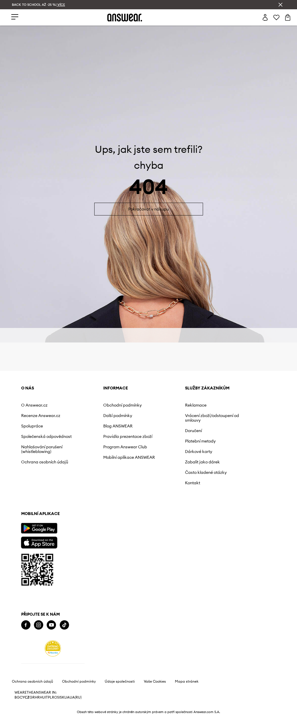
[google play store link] (39, 676)
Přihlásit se (146, 459)
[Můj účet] (265, 17)
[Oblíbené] (276, 17)
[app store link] (39, 690)
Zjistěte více (40, 538)
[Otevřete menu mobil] (14, 17)
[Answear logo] (124, 17)
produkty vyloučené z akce (162, 384)
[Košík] (287, 17)
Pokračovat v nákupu (148, 217)
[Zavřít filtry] (280, 4)
